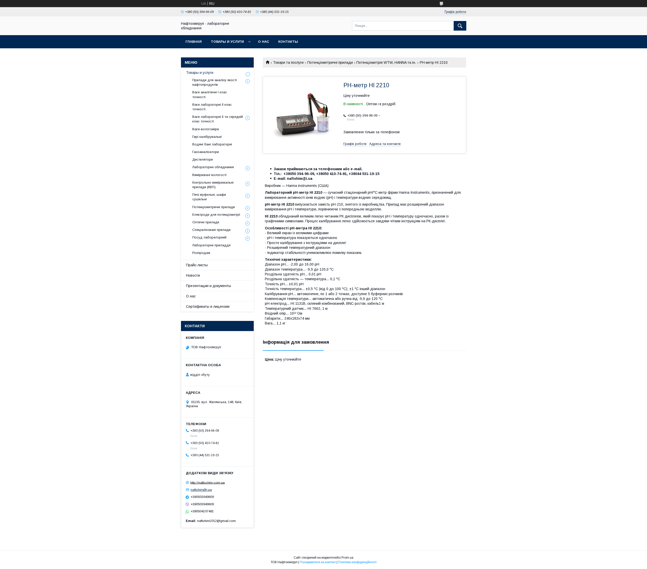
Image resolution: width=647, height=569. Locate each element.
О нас (263, 41)
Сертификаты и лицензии (207, 306)
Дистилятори (202, 159)
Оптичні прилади (205, 222)
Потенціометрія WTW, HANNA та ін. (386, 62)
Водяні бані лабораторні (212, 144)
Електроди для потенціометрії (216, 214)
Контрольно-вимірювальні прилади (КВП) (213, 185)
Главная (194, 41)
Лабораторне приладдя (211, 245)
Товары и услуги (227, 41)
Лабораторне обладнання (213, 167)
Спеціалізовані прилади (211, 230)
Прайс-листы (197, 265)
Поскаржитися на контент (318, 562)
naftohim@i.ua (201, 490)
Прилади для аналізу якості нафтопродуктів (214, 82)
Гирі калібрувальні (207, 137)
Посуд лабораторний (209, 237)
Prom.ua (347, 557)
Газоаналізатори (205, 152)
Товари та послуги (288, 62)
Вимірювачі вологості (209, 175)
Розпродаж (201, 253)
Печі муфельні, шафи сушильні (209, 197)
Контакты (288, 41)
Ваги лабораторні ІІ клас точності (212, 107)
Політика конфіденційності (357, 562)
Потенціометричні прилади (330, 62)
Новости (193, 275)
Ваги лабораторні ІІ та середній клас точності (217, 119)
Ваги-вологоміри (205, 129)
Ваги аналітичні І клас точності (209, 94)
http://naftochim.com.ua (207, 482)
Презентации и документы (208, 286)
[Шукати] (460, 26)
